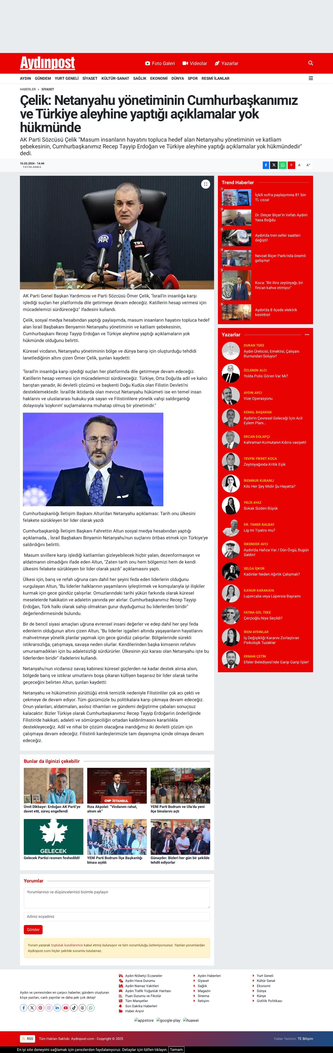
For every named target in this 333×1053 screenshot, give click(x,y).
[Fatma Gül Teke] (231, 615)
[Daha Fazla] (291, 165)
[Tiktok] (74, 1008)
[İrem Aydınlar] (231, 637)
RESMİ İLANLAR (215, 78)
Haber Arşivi (134, 1011)
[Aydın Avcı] (231, 395)
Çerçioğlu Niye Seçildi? (263, 618)
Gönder (33, 929)
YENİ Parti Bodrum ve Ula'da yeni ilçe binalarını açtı (178, 809)
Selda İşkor (254, 568)
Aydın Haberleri (209, 976)
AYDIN (25, 78)
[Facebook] (23, 1008)
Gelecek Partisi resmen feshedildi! (52, 858)
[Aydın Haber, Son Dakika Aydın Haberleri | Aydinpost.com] (47, 63)
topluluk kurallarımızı (67, 945)
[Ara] (310, 63)
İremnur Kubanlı (259, 481)
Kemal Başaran (258, 412)
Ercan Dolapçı (257, 437)
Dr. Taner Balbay (259, 525)
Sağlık (202, 986)
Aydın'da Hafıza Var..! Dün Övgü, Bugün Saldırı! (276, 552)
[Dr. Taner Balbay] (231, 527)
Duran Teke (254, 345)
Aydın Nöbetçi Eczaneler (143, 976)
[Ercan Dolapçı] (231, 439)
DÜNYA (177, 78)
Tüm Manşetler (136, 1001)
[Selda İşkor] (231, 571)
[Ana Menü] (311, 78)
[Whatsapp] (90, 1008)
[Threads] (82, 1008)
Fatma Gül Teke (257, 612)
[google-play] (168, 1020)
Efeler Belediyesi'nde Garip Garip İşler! (276, 662)
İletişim (203, 1001)
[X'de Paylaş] (274, 165)
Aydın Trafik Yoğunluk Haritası (148, 991)
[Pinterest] (40, 1008)
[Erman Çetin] (231, 659)
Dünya (261, 991)
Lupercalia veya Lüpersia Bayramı (272, 596)
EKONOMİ (159, 78)
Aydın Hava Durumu (140, 981)
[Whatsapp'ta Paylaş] (283, 165)
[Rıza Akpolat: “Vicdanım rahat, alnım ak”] (117, 785)
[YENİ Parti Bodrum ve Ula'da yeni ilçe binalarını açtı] (180, 785)
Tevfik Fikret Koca (260, 459)
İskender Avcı (256, 544)
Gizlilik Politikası (269, 1001)
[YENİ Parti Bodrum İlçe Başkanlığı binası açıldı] (117, 836)
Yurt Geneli (265, 976)
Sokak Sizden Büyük (261, 508)
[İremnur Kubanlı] (231, 483)
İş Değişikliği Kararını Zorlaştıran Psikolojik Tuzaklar (271, 640)
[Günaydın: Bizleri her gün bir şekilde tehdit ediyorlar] (180, 836)
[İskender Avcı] (231, 549)
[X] (32, 1008)
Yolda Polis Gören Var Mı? (266, 376)
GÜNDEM (43, 78)
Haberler (28, 89)
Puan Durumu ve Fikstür (143, 996)
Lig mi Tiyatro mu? (259, 530)
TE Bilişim (305, 1039)
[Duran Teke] (231, 350)
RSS (29, 1039)
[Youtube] (65, 1008)
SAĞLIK (139, 78)
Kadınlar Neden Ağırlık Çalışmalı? (272, 574)
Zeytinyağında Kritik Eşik (265, 464)
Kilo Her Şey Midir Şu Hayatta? (269, 486)
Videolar (198, 63)
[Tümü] (307, 335)
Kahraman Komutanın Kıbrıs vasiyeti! (275, 442)
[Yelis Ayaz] (231, 505)
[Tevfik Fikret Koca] (231, 461)
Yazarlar (230, 63)
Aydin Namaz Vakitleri (142, 986)
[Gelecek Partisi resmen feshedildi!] (53, 836)
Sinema (203, 996)
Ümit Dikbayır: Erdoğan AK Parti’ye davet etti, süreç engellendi (52, 809)
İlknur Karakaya (259, 590)
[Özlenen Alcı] (231, 373)
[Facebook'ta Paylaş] (266, 165)
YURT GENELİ (67, 78)
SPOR (193, 78)
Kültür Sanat (266, 981)
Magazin (204, 991)
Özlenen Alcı (255, 370)
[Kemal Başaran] (231, 417)
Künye (261, 996)
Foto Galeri (163, 63)
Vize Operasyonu (258, 398)
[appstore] (144, 1020)
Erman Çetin (255, 656)
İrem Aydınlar (256, 632)
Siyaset (203, 981)
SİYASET (90, 78)
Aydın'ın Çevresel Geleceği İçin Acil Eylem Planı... (273, 420)
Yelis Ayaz (252, 503)
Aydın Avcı (253, 393)
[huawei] (191, 1020)
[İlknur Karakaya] (231, 593)
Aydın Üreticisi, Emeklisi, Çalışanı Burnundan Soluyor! (271, 353)
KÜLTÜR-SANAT (115, 78)
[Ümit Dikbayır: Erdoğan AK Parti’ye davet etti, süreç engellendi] (53, 785)
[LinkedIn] (57, 1008)
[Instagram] (49, 1008)
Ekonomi (263, 986)
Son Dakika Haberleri (141, 1006)
